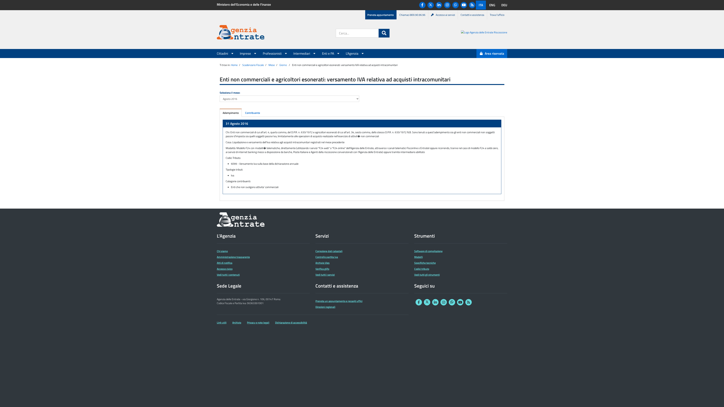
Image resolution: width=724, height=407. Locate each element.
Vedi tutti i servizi (325, 275)
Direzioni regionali (325, 307)
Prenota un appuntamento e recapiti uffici (338, 301)
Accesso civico (224, 269)
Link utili (221, 322)
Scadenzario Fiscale (253, 65)
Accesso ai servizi (445, 15)
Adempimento (231, 113)
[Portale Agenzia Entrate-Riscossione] (484, 33)
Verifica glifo (322, 269)
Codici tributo (421, 269)
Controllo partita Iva (326, 257)
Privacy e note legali (258, 322)
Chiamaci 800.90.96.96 (412, 15)
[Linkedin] (439, 5)
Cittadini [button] (223, 53)
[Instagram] (447, 5)
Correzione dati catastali (328, 251)
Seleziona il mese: (230, 93)
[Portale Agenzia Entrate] (240, 33)
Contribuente (252, 113)
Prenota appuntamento (380, 15)
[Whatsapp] (455, 5)
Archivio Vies (322, 263)
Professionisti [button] (272, 53)
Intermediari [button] (302, 53)
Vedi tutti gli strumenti (427, 275)
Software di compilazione (428, 251)
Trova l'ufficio (497, 15)
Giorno (283, 65)
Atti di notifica (224, 263)
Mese (271, 65)
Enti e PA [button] (328, 53)
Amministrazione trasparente (233, 257)
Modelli (418, 257)
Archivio (236, 322)
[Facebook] (422, 5)
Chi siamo (222, 251)
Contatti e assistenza (472, 15)
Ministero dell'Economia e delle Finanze (244, 4)
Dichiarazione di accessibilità (291, 322)
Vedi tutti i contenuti (228, 275)
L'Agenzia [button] (352, 53)
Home (234, 65)
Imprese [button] (246, 53)
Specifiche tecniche (425, 263)
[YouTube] (464, 5)
